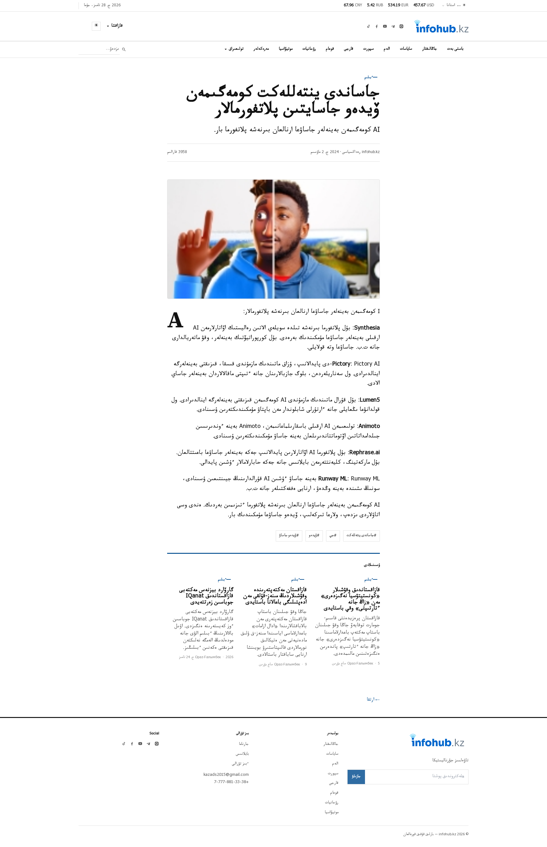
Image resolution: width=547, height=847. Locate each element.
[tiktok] (368, 26)
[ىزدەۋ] (124, 49)
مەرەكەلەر (261, 49)
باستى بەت (455, 49)
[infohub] (441, 26)
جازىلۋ (356, 776)
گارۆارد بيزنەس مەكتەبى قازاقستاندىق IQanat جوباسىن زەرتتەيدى (206, 597)
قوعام (330, 49)
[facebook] (376, 26)
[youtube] (384, 26)
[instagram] (401, 26)
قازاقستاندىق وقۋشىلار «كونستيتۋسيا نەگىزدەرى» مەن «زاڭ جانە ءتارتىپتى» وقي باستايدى (350, 600)
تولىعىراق (236, 49)
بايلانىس (242, 754)
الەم (387, 49)
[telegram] (393, 26)
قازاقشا (117, 26)
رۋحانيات (309, 49)
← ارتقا (373, 700)
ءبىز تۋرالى (240, 764)
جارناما (244, 744)
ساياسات (406, 49)
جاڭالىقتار (429, 49)
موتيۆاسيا (285, 49)
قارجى (348, 49)
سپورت (368, 49)
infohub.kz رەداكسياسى (361, 152)
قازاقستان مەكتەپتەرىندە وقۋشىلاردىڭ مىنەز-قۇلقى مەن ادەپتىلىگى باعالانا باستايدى (275, 597)
